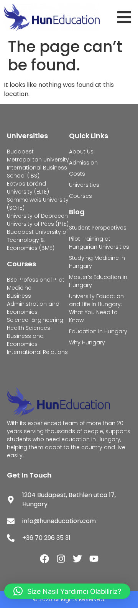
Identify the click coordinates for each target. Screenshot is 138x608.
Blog (77, 212)
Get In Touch (29, 475)
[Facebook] (44, 558)
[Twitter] (77, 558)
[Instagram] (61, 558)
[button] (125, 17)
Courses (21, 264)
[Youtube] (94, 558)
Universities (27, 135)
